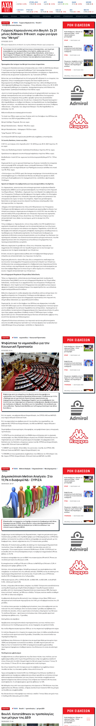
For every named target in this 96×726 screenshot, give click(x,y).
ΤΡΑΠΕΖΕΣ (36, 16)
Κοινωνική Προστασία (37, 338)
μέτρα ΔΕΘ (40, 708)
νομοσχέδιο (23, 338)
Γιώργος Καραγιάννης (26, 23)
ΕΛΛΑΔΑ (14, 16)
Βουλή (38, 23)
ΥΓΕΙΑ (66, 55)
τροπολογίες (30, 708)
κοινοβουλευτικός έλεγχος (12, 25)
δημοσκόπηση (37, 469)
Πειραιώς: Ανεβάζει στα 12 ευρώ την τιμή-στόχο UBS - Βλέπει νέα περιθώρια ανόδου (73, 63)
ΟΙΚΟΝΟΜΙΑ (47, 16)
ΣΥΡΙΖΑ (4, 471)
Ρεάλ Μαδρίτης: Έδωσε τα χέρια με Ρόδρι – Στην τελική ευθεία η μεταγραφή (73, 34)
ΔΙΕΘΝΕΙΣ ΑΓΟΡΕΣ (57, 18)
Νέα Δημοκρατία (50, 469)
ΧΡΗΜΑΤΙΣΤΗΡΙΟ (82, 16)
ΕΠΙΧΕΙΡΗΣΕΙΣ (68, 16)
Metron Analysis (24, 469)
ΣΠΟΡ (66, 40)
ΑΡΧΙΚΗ (5, 16)
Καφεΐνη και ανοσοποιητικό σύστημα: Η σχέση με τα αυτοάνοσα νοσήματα (73, 48)
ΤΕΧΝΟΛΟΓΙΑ (24, 16)
